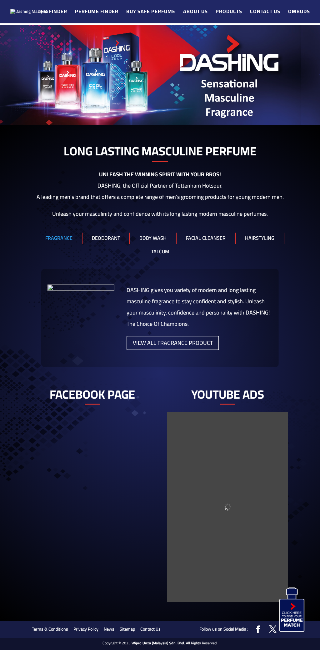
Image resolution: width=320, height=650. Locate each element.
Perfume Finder (96, 12)
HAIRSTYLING (259, 238)
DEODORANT (106, 238)
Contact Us (265, 12)
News (109, 629)
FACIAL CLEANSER (206, 238)
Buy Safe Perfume (150, 12)
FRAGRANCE (58, 238)
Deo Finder (52, 12)
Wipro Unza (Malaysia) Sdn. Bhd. (158, 643)
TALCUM (160, 251)
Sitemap (127, 629)
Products (229, 12)
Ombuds (299, 12)
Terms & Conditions (50, 629)
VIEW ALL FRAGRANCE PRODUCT (173, 343)
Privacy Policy (85, 629)
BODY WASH (153, 238)
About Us (195, 12)
